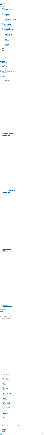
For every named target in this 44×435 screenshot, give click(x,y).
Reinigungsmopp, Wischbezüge (5, 374)
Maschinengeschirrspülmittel (8, 38)
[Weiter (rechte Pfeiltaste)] (1, 434)
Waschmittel (4, 414)
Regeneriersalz (5, 409)
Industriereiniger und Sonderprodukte (5, 404)
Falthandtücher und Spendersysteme (6, 390)
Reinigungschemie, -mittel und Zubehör (6, 54)
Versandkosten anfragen (6, 306)
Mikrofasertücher (4, 375)
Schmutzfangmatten (4, 394)
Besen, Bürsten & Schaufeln (5, 396)
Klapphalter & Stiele (4, 378)
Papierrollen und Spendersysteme (6, 388)
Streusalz (5, 47)
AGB (2, 428)
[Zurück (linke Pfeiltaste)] (0, 434)
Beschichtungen (5, 399)
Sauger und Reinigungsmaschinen (6, 385)
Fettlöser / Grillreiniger (5, 411)
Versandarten (3, 431)
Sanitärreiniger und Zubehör (6, 402)
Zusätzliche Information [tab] (4, 66)
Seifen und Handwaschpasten (6, 403)
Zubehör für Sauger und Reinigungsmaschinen (10, 19)
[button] (2, 6)
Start (0, 54)
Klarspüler (4, 408)
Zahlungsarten (3, 430)
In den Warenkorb (3, 61)
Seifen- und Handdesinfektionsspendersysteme (6, 392)
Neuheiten (3, 417)
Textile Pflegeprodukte (14, 54)
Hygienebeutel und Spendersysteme (6, 393)
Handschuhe (3, 377)
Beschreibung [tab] (3, 65)
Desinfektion (4, 406)
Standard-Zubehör (5, 387)
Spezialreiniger (5, 412)
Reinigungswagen (5, 380)
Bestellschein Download (5, 314)
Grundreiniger (4, 398)
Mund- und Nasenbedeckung (5, 376)
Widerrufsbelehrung (4, 429)
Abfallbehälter (3, 389)
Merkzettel (3, 52)
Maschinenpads (4, 395)
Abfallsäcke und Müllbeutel (5, 381)
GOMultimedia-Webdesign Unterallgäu (20, 425)
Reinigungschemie (4, 397)
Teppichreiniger (5, 401)
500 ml (4, 76)
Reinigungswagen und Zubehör (5, 379)
